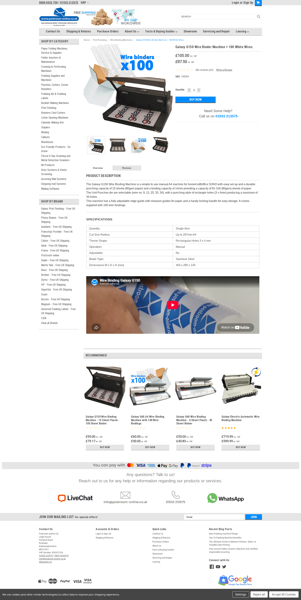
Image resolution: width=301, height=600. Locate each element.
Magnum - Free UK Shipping (56, 304)
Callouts (45, 137)
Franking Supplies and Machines (53, 78)
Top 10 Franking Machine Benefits (225, 538)
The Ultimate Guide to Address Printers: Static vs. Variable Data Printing (233, 543)
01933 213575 (69, 2)
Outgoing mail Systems (53, 184)
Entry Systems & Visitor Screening (54, 172)
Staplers (45, 127)
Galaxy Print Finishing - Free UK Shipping (58, 210)
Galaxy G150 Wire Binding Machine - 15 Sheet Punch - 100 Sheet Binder (102, 420)
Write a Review (224, 70)
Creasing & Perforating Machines (53, 69)
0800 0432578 (61, 555)
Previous (87, 89)
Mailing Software (50, 188)
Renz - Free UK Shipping (54, 270)
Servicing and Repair (216, 31)
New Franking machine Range (223, 534)
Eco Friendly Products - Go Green (56, 149)
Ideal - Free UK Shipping (54, 245)
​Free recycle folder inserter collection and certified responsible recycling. (233, 550)
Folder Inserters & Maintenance (51, 59)
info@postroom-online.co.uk (52, 559)
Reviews (126, 168)
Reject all (259, 594)
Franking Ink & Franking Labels (53, 96)
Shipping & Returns (78, 31)
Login (235, 2)
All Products (48, 165)
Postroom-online (50, 255)
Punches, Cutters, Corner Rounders (54, 87)
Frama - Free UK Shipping (55, 250)
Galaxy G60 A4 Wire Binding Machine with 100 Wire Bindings (147, 420)
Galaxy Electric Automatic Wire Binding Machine (241, 418)
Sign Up (248, 2)
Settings (240, 594)
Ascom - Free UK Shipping (55, 299)
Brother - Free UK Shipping (55, 275)
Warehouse (47, 142)
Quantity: (180, 89)
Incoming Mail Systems (53, 179)
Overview (98, 168)
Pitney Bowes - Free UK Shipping (54, 220)
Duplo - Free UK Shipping (54, 260)
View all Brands (49, 323)
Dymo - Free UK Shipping (55, 279)
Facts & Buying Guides (160, 31)
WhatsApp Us (45, 562)
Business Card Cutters (53, 112)
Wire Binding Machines (121, 40)
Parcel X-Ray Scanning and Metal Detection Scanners (55, 158)
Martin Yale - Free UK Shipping (57, 265)
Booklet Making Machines (55, 103)
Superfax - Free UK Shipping (56, 289)
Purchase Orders (108, 31)
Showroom (190, 31)
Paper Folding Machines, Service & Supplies (54, 50)
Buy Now (105, 447)
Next (169, 89)
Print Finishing (48, 108)
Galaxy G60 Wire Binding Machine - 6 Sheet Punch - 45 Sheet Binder (194, 420)
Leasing (241, 31)
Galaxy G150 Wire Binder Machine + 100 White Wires (160, 40)
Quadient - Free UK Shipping (56, 226)
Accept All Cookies (284, 594)
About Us (131, 31)
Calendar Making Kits (52, 122)
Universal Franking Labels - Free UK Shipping (58, 311)
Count (44, 294)
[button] (75, 498)
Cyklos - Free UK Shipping (55, 240)
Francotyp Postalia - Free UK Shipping (57, 233)
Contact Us (53, 31)
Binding (45, 132)
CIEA (43, 318)
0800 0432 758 (48, 2)
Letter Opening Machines (54, 117)
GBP (84, 2)
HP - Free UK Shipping (53, 284)
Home (86, 40)
